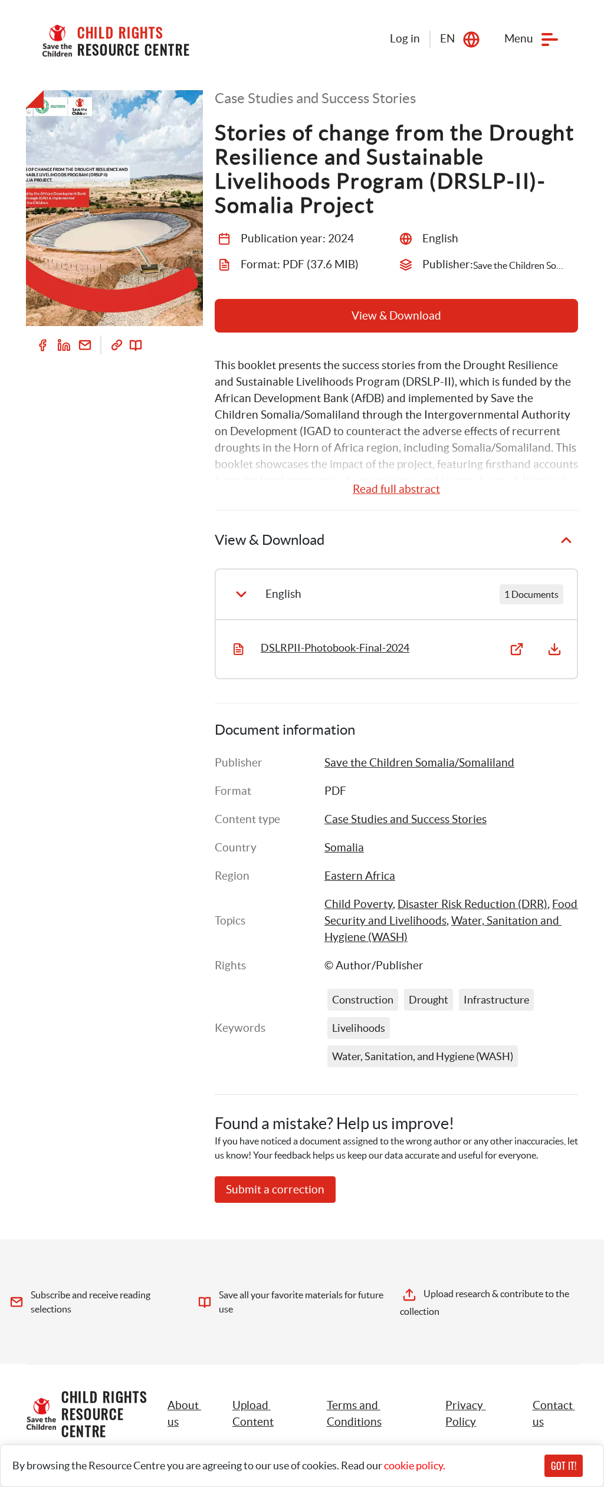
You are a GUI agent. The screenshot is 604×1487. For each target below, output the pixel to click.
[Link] (116, 344)
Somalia (344, 847)
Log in (405, 38)
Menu (518, 38)
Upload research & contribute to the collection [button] (485, 1302)
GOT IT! (563, 1466)
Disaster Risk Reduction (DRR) (472, 904)
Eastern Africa (359, 876)
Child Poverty (358, 904)
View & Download (396, 316)
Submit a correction (275, 1189)
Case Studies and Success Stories (405, 819)
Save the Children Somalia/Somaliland (419, 762)
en (447, 38)
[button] (266, 1413)
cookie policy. (414, 1465)
